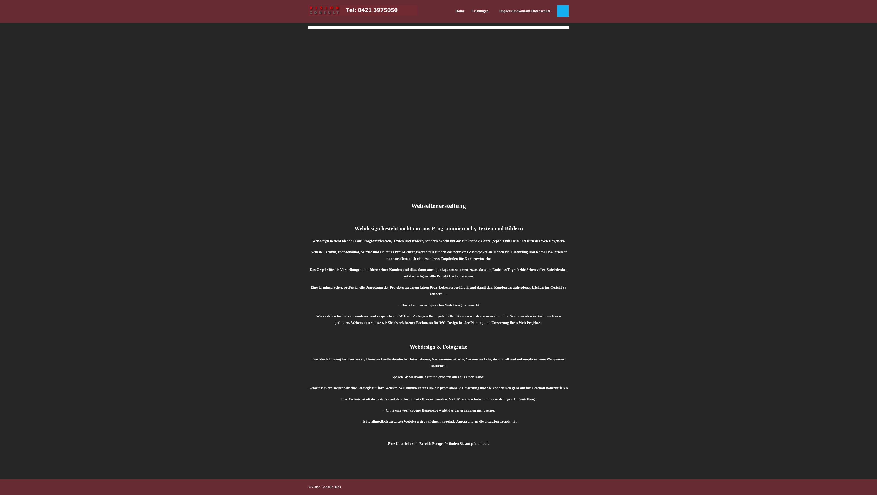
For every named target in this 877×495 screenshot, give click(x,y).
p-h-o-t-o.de (480, 444)
